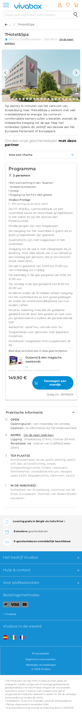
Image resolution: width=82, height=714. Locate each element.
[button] (6, 73)
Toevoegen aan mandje (55, 382)
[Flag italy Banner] (12, 637)
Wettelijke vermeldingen (41, 664)
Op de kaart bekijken (39, 435)
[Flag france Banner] (20, 637)
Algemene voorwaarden (40, 659)
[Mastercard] (24, 605)
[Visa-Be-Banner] (14, 605)
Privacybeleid (40, 653)
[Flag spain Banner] (4, 637)
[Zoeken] (75, 14)
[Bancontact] (4, 605)
